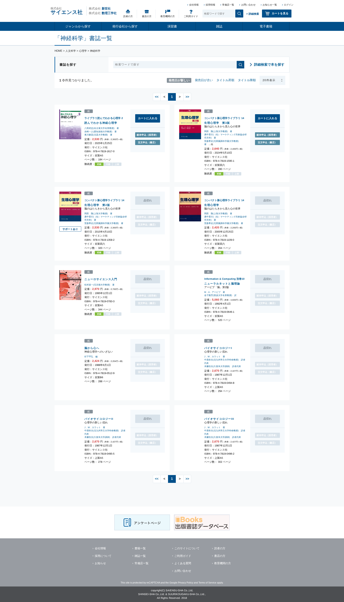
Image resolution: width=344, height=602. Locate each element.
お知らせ (100, 563)
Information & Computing (220, 278)
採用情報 (210, 4)
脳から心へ (91, 347)
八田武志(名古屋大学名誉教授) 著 (101, 128)
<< (156, 96)
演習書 (172, 26)
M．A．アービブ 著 (214, 292)
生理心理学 (211, 204)
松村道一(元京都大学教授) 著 (99, 284)
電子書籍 (266, 26)
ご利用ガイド (191, 16)
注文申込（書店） (147, 142)
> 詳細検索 (252, 13)
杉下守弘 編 (91, 356)
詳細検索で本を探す (269, 64)
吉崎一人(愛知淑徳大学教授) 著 (100, 131)
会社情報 (194, 4)
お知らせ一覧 (270, 4)
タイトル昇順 (225, 80)
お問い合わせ (248, 4)
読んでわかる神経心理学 (100, 122)
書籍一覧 (140, 548)
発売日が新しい (179, 80)
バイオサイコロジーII (98, 418)
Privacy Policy (185, 582)
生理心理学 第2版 (97, 204)
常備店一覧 (228, 4)
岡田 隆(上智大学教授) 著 (218, 131)
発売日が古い (204, 80)
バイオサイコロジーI (218, 347)
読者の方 (128, 16)
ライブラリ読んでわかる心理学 (102, 118)
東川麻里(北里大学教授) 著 (98, 134)
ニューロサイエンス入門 (100, 279)
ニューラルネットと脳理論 (222, 283)
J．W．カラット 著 (214, 356)
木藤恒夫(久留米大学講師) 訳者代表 (222, 366)
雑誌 (219, 26)
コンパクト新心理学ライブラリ (222, 118)
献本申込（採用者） (147, 134)
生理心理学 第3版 (217, 122)
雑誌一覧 (140, 555)
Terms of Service (207, 582)
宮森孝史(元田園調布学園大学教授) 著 (103, 223)
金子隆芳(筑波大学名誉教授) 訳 (220, 295)
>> (187, 96)
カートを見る (280, 13)
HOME (58, 50)
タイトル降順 (247, 80)
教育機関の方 (167, 16)
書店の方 (146, 16)
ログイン (288, 4)
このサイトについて (186, 548)
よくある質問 (182, 563)
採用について (103, 555)
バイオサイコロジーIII (219, 418)
